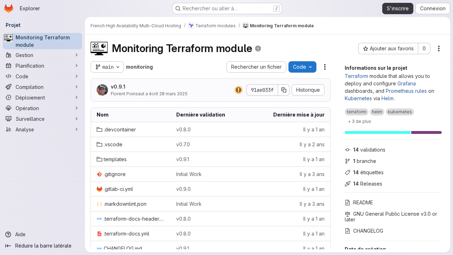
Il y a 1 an (314, 129)
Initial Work (189, 174)
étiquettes (368, 172)
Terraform (356, 76)
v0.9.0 (183, 189)
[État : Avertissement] (238, 90)
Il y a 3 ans (312, 174)
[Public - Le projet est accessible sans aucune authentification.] (258, 48)
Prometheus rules (406, 91)
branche (364, 161)
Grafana (406, 83)
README (363, 202)
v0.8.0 (183, 129)
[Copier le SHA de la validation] (283, 90)
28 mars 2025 (173, 93)
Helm (388, 98)
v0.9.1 (118, 87)
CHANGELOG (368, 231)
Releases (367, 184)
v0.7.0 (183, 144)
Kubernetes (358, 98)
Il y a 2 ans (312, 144)
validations (369, 150)
